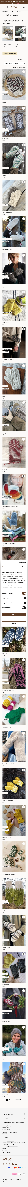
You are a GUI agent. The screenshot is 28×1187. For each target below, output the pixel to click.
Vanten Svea (5, 470)
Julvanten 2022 (6, 1021)
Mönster (9, 12)
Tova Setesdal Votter (7, 800)
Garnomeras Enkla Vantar (8, 543)
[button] (11, 28)
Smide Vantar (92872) (8, 359)
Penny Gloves (5, 433)
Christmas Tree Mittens (8, 874)
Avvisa (14, 623)
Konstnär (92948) (7, 286)
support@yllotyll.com (12, 1146)
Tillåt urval (14, 619)
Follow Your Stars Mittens (9, 1058)
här (16, 1132)
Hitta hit (4, 1133)
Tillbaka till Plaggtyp (10, 53)
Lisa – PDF (5, 653)
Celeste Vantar (6, 947)
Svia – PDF (5, 1094)
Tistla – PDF (5, 139)
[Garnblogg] (6, 1164)
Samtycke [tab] (5, 566)
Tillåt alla (14, 614)
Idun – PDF (5, 396)
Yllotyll (4, 12)
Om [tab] (23, 566)
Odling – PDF (5, 984)
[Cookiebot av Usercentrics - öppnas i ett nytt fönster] (19, 563)
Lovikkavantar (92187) (7, 249)
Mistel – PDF (5, 102)
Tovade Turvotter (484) (8, 764)
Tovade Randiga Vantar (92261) (10, 506)
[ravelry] (13, 1164)
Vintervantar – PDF (7, 212)
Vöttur (4, 175)
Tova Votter (5, 322)
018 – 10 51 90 (10, 1141)
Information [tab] (14, 566)
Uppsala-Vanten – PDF (8, 690)
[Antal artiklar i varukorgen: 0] (24, 7)
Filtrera (20, 59)
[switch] (24, 598)
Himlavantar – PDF (7, 911)
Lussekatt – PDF (6, 837)
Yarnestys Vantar (6, 727)
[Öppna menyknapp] (4, 7)
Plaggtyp (14, 12)
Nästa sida (18, 1100)
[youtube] (16, 1164)
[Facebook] (3, 1164)
